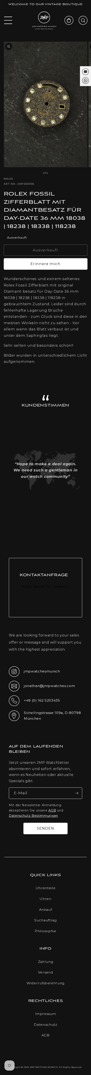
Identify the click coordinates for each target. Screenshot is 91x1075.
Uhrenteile (46, 888)
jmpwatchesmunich (34, 672)
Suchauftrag (45, 920)
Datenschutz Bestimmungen (33, 816)
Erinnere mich (45, 264)
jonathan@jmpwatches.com (42, 689)
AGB (52, 810)
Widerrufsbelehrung (45, 983)
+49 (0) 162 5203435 (34, 701)
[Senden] (76, 793)
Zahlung (45, 962)
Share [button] (14, 373)
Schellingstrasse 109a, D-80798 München (45, 716)
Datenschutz (45, 1024)
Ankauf (45, 909)
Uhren (45, 899)
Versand (45, 972)
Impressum (45, 1014)
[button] (8, 20)
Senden (45, 828)
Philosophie (45, 931)
